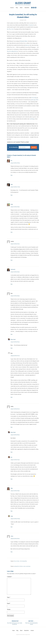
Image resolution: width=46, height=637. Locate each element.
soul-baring (32, 118)
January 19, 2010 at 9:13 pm (15, 459)
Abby (12, 488)
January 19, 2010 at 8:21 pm (15, 408)
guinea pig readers (34, 99)
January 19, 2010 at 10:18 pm (15, 518)
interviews (27, 45)
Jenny (12, 536)
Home (13, 630)
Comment (9, 576)
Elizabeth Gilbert (23, 41)
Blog (17, 7)
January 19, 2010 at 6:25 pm (15, 271)
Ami (11, 160)
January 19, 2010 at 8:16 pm (15, 341)
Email (8, 603)
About (21, 7)
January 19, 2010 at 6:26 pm (15, 295)
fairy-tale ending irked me (12, 51)
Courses (12, 7)
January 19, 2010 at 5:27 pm (15, 243)
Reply (11, 175)
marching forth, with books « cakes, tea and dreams (22, 566)
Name (8, 597)
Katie (12, 184)
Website (8, 609)
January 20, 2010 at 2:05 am (15, 538)
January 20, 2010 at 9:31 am (15, 355)
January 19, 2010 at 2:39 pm (15, 206)
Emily (12, 204)
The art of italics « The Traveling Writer (20, 561)
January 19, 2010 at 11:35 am (15, 186)
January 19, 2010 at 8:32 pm (15, 434)
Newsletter (27, 7)
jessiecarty (13, 269)
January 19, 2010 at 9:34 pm (15, 490)
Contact (32, 630)
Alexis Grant (13, 339)
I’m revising (34, 97)
